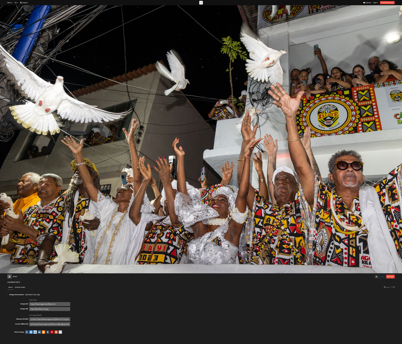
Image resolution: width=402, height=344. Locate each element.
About (10, 287)
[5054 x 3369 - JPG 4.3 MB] (376, 276)
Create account (387, 3)
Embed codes (20, 287)
